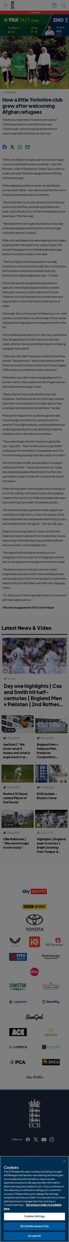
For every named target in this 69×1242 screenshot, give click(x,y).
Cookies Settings (34, 1216)
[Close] (64, 1161)
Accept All (34, 1235)
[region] (34, 1199)
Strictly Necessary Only (34, 1226)
